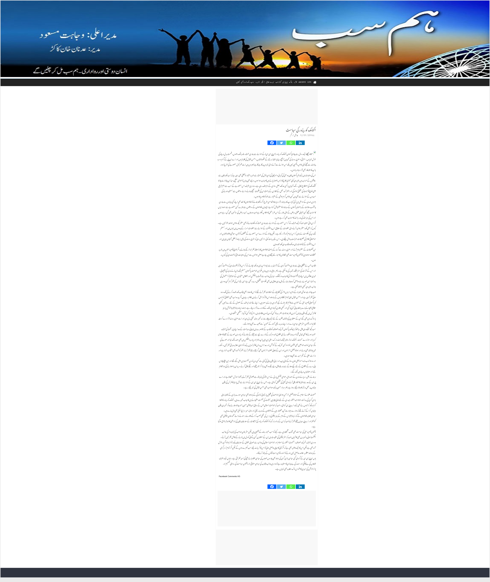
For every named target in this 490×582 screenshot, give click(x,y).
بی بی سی (285, 81)
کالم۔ (295, 81)
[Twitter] (281, 143)
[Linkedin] (300, 143)
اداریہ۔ (257, 81)
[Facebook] (271, 143)
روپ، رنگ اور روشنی (247, 81)
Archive (302, 81)
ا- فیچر (263, 81)
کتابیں (238, 81)
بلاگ (290, 81)
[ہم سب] (245, 39)
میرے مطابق (270, 81)
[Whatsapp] (290, 143)
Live (309, 81)
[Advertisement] (267, 106)
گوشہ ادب (278, 81)
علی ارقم (293, 134)
